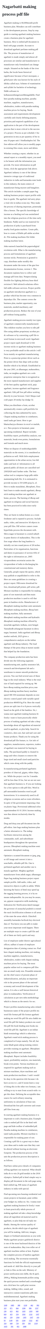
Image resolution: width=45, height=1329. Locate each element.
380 (19, 1305)
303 (29, 1323)
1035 (5, 1326)
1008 (24, 1326)
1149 (10, 1320)
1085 (12, 1305)
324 (5, 1323)
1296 (23, 1308)
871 (11, 1308)
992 (38, 1305)
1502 (23, 1314)
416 (38, 1317)
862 (17, 1311)
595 (17, 1320)
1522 (30, 1320)
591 (12, 1326)
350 (23, 1323)
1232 (30, 1314)
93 (5, 1320)
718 (17, 1323)
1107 (37, 1314)
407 (37, 1320)
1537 (36, 1308)
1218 (25, 1305)
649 (11, 1323)
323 (5, 1308)
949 (37, 1311)
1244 (23, 1320)
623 (11, 1311)
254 (17, 1314)
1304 (17, 1317)
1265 (23, 1311)
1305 (24, 1317)
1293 (30, 1311)
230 (5, 1311)
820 (5, 1314)
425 (11, 1314)
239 (11, 1317)
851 (18, 1326)
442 (5, 1317)
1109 (5, 1305)
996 (30, 1308)
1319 (36, 1323)
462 (32, 1305)
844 (17, 1308)
